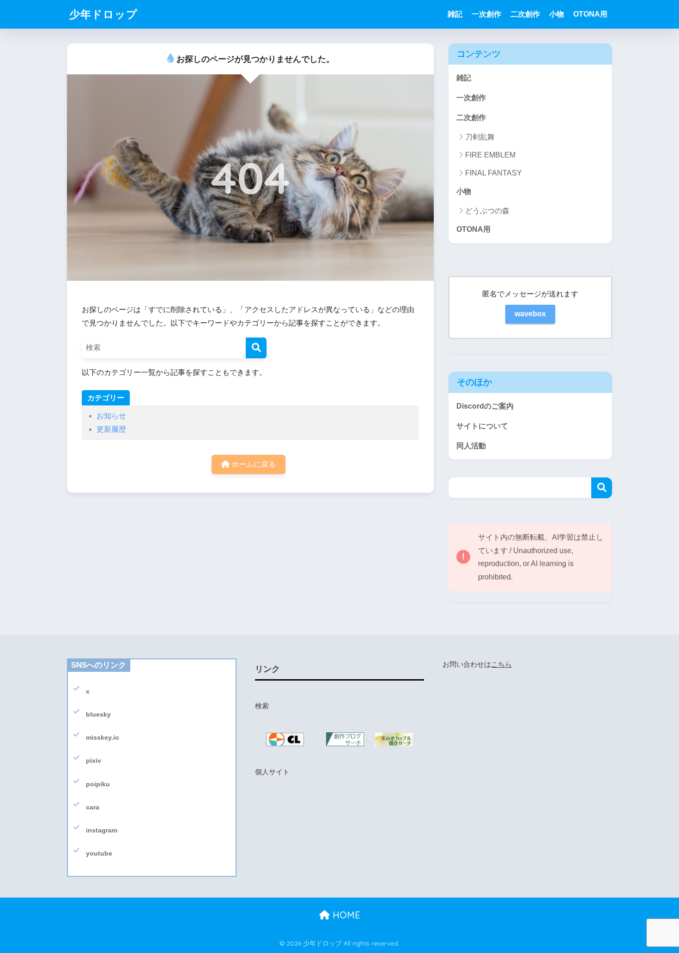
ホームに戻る (253, 464)
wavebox (530, 314)
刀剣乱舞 (480, 137)
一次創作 (486, 14)
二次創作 (525, 14)
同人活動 (471, 446)
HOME (345, 915)
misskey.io (102, 737)
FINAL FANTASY (493, 173)
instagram (101, 830)
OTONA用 (590, 14)
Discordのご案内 (485, 406)
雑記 (455, 14)
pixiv (93, 760)
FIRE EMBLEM (490, 155)
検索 (601, 487)
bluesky (98, 714)
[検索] (256, 348)
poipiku (98, 784)
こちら (501, 664)
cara (92, 807)
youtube (99, 853)
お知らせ (111, 416)
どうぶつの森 (487, 211)
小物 (556, 14)
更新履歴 (111, 429)
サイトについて (482, 426)
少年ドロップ (103, 14)
